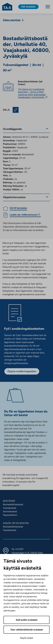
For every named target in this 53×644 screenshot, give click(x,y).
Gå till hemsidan (18, 208)
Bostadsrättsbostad (13, 504)
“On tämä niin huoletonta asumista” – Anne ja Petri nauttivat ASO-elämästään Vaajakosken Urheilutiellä (33, 93)
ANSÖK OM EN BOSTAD (16, 523)
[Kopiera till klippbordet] (16, 110)
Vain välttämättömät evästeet (26, 629)
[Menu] (48, 6)
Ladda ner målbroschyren (24, 215)
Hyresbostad (9, 508)
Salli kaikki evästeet (26, 619)
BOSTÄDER (9, 501)
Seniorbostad (10, 511)
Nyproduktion (10, 515)
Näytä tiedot (26, 638)
